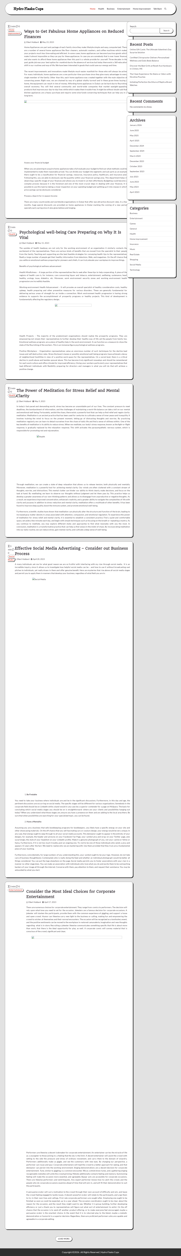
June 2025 (134, 130)
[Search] (165, 9)
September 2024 (137, 151)
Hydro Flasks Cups (28, 8)
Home (92, 8)
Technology (135, 270)
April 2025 (134, 140)
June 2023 (134, 182)
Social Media (11, 558)
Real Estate (134, 254)
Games (133, 223)
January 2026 (136, 125)
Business (111, 8)
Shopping (134, 259)
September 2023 (137, 171)
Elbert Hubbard (32, 42)
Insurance (134, 244)
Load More (64, 1239)
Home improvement (142, 8)
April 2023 (134, 192)
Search (133, 26)
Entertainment (123, 8)
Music (132, 249)
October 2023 (136, 166)
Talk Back (157, 8)
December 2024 (137, 146)
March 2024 (135, 156)
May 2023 (134, 187)
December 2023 (137, 161)
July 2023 (134, 177)
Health (101, 8)
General (133, 229)
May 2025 (134, 135)
